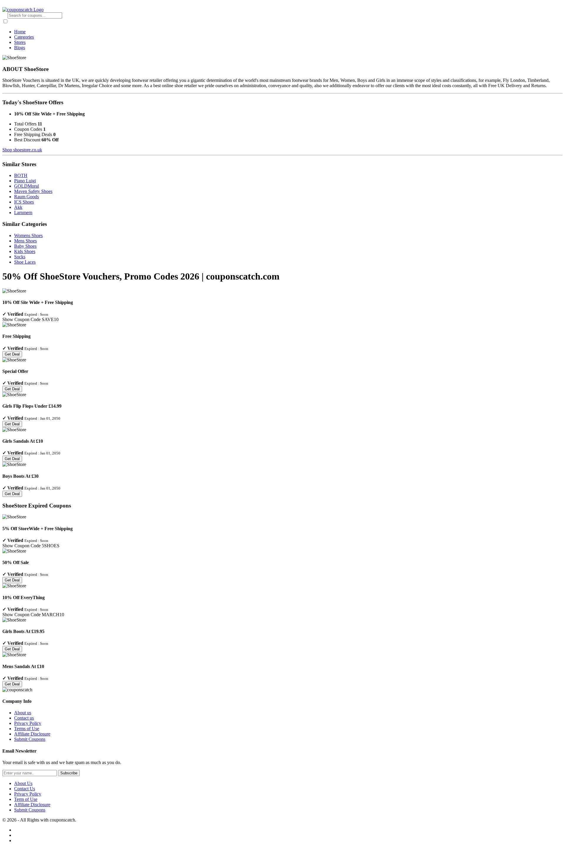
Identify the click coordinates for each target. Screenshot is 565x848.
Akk (18, 207)
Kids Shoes (24, 251)
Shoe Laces (25, 262)
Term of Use (25, 799)
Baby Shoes (25, 246)
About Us (23, 783)
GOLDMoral (26, 186)
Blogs (19, 47)
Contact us (24, 717)
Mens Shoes (25, 240)
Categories (24, 36)
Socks (19, 256)
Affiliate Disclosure (32, 733)
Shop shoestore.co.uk (22, 149)
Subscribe (68, 773)
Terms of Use (26, 728)
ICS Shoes (24, 201)
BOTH (20, 175)
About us (22, 712)
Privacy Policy (27, 723)
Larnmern (23, 212)
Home (20, 31)
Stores (20, 42)
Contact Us (24, 788)
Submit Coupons (29, 739)
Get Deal (12, 354)
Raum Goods (26, 196)
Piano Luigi (25, 180)
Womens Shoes (28, 235)
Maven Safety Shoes (33, 191)
